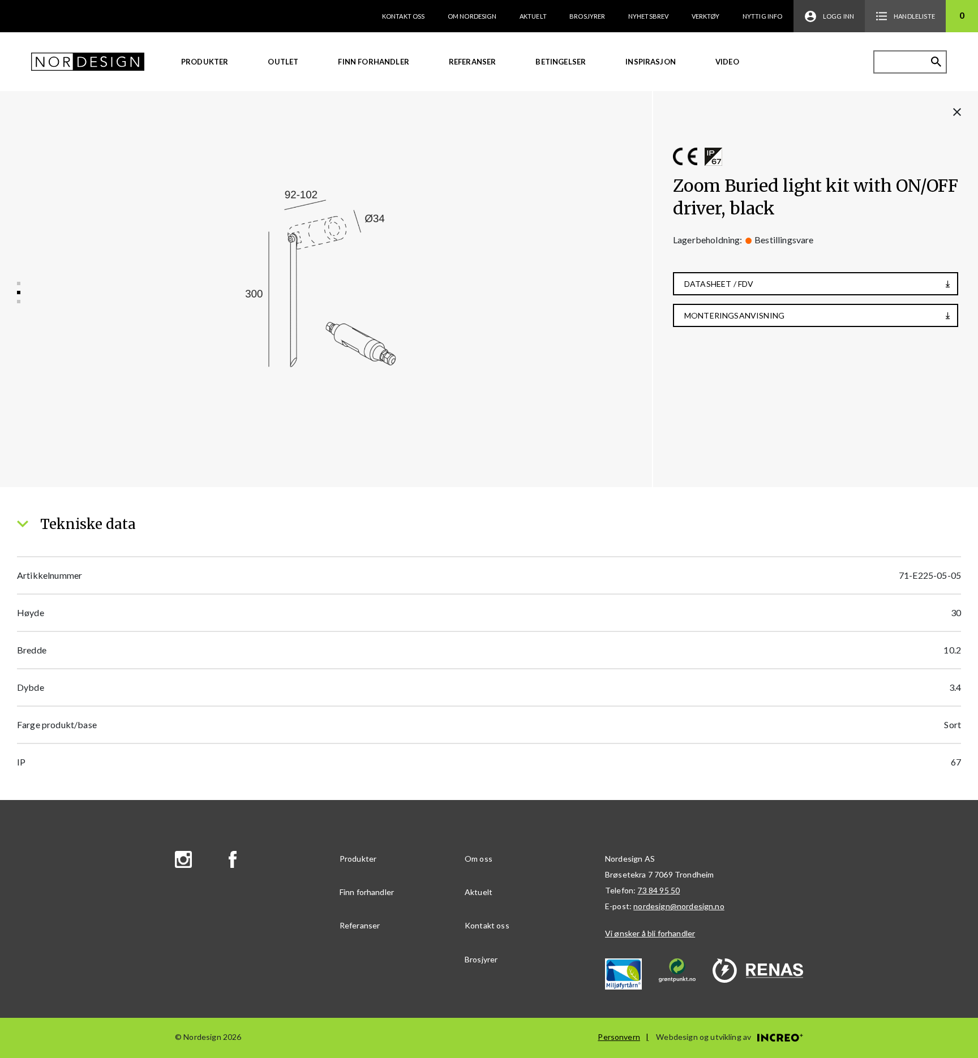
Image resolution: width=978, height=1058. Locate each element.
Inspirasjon (650, 61)
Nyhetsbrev (648, 16)
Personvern (619, 1037)
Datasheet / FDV (718, 284)
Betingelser (560, 61)
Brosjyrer (587, 16)
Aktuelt (533, 16)
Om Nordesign (472, 16)
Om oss (478, 858)
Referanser (472, 61)
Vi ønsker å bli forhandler (650, 933)
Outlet (283, 61)
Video (727, 61)
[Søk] (936, 62)
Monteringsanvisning (734, 315)
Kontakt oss (403, 16)
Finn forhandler (373, 61)
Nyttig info (763, 16)
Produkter (204, 61)
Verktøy (706, 16)
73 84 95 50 (658, 890)
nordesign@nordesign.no (678, 906)
